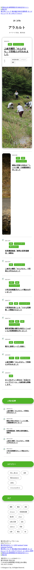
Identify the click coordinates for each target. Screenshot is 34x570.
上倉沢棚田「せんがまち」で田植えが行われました (16, 51)
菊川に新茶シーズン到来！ (15, 346)
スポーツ (12, 526)
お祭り (12, 482)
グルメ (20, 516)
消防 (26, 507)
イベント (12, 511)
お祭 (11, 531)
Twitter (25, 545)
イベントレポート (15, 487)
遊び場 (12, 516)
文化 (22, 521)
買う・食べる (14, 473)
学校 (21, 526)
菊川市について (6, 549)
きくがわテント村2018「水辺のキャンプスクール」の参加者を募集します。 (18, 382)
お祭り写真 (13, 521)
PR (25, 531)
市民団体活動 (23, 511)
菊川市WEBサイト (7, 545)
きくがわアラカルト (15, 551)
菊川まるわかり (14, 477)
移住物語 (15, 549)
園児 (18, 507)
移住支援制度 (22, 549)
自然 (25, 473)
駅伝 (18, 531)
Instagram (4, 547)
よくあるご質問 (28, 551)
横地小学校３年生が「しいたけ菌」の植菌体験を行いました (21, 167)
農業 (11, 507)
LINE (15, 545)
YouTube (9, 547)
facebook (20, 545)
